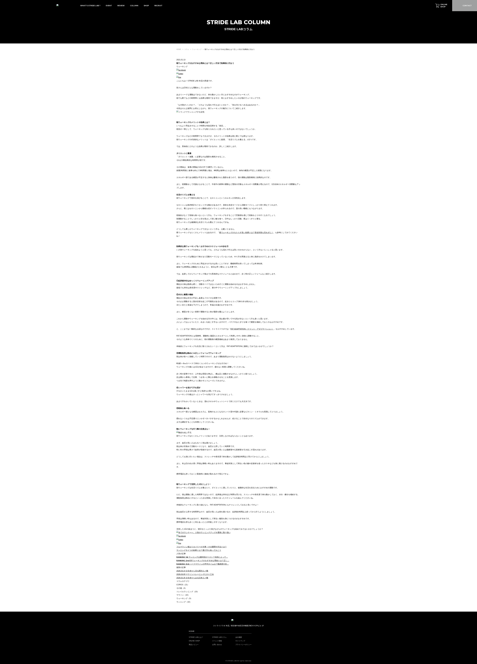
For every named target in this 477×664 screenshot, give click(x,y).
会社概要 (238, 637)
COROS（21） (182, 585)
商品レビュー (194, 645)
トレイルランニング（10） (187, 591)
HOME (191, 631)
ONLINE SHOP (194, 641)
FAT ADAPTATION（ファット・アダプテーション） (252, 329)
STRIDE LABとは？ (196, 637)
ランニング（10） (183, 602)
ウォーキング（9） (184, 598)
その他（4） (181, 588)
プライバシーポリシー (243, 645)
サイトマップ (240, 641)
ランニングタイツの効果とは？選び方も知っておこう (198, 550)
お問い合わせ (217, 645)
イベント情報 (217, 641)
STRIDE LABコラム (219, 637)
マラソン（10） (183, 595)
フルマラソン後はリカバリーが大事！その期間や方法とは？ (201, 547)
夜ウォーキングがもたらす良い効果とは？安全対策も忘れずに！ (246, 232)
